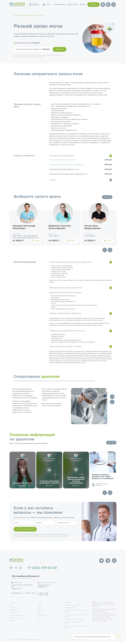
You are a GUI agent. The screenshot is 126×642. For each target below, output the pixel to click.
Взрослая (35, 4)
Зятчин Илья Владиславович (92, 227)
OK (118, 636)
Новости (39, 607)
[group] (103, 470)
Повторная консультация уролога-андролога (66, 164)
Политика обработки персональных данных (75, 611)
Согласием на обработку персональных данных (53, 536)
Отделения (13, 602)
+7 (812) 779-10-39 (42, 568)
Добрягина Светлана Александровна (60, 227)
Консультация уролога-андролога (62, 159)
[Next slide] (110, 250)
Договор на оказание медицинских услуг (75, 627)
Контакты (40, 605)
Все (105, 197)
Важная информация (25, 262)
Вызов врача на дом (16, 618)
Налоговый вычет (69, 607)
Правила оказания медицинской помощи (74, 622)
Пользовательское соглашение (74, 619)
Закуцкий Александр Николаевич (24, 227)
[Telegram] (15, 568)
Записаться (59, 49)
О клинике (40, 602)
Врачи (82, 4)
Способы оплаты (42, 615)
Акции (11, 620)
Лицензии (67, 602)
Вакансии (40, 612)
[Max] (20, 568)
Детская (47, 4)
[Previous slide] (104, 250)
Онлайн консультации (16, 615)
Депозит (39, 620)
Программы (13, 610)
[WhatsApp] (11, 568)
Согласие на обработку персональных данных (76, 615)
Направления (59, 4)
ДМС (38, 618)
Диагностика (72, 4)
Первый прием (14, 612)
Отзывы (39, 610)
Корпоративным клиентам (72, 605)
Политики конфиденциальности (37, 534)
